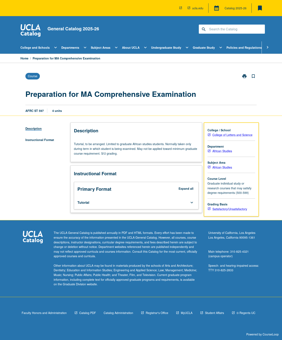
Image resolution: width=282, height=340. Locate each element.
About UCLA (131, 47)
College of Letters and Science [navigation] (232, 135)
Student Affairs (214, 313)
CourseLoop (271, 334)
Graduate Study (204, 47)
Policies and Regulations (244, 47)
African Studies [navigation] (222, 151)
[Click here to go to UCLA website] (33, 237)
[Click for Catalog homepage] (30, 31)
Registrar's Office (157, 313)
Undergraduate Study (166, 47)
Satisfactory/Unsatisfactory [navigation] (229, 209)
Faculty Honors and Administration (44, 313)
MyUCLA (186, 313)
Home (24, 58)
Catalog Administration (118, 313)
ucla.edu (197, 8)
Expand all (186, 188)
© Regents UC (246, 313)
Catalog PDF (87, 313)
